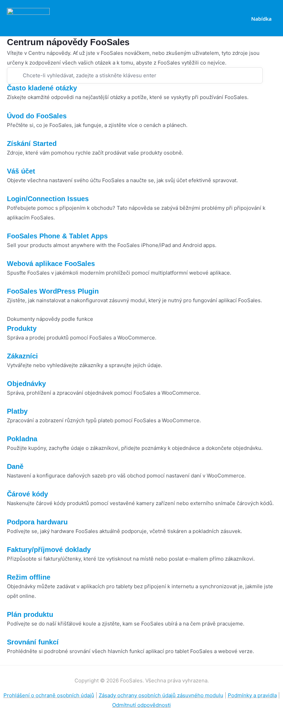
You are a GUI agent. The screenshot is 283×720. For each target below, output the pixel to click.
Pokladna (22, 439)
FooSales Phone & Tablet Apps (57, 236)
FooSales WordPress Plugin (53, 291)
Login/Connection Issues (48, 199)
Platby (17, 411)
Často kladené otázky (42, 88)
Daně (15, 466)
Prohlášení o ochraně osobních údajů (48, 695)
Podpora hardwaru (37, 522)
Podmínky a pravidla (252, 695)
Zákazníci (22, 356)
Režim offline (28, 577)
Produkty (22, 328)
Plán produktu (30, 614)
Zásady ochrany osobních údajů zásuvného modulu (161, 695)
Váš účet (21, 171)
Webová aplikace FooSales (51, 263)
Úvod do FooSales (37, 116)
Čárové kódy (27, 494)
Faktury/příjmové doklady (49, 549)
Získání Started (32, 143)
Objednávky (26, 383)
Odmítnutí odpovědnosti (141, 705)
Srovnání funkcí (33, 642)
